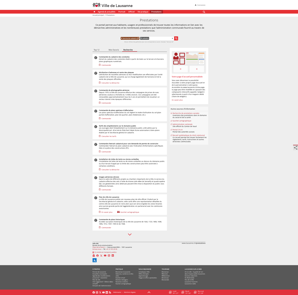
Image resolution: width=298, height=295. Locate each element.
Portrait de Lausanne (99, 272)
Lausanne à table (190, 284)
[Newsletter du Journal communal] (94, 255)
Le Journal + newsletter (100, 278)
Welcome (165, 274)
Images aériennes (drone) (109, 177)
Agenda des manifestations (101, 276)
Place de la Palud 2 (99, 247)
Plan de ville (96, 280)
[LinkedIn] (113, 255)
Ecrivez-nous (97, 249)
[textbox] (151, 38)
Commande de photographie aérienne (114, 90)
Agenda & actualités (106, 11)
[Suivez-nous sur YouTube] (103, 292)
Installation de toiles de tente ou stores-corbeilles (119, 159)
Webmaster (117, 292)
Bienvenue (165, 272)
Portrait (121, 11)
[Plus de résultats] (130, 234)
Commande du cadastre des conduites (114, 57)
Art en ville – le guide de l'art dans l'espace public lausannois (195, 273)
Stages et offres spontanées (148, 278)
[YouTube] (105, 255)
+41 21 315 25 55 (111, 249)
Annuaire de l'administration (102, 286)
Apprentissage (143, 276)
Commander (106, 65)
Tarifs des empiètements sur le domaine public (117, 126)
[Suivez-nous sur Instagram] (97, 292)
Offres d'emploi (144, 274)
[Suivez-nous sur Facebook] (94, 292)
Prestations (156, 11)
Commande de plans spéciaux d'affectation (116, 110)
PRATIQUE (119, 269)
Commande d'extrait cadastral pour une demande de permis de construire (128, 144)
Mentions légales (130, 292)
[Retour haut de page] (149, 292)
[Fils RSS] (110, 292)
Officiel (131, 11)
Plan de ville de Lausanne (109, 197)
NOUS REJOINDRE (145, 269)
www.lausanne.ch (193, 243)
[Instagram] (109, 255)
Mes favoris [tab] (114, 50)
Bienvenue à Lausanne (123, 272)
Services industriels (191, 276)
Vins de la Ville (189, 280)
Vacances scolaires (122, 282)
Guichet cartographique (129, 212)
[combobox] (147, 38)
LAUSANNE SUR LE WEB (193, 269)
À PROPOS (96, 269)
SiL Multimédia (189, 278)
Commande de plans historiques (112, 219)
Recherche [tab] (128, 50)
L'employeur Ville (144, 272)
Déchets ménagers (122, 280)
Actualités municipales (100, 274)
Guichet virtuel (120, 278)
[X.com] (101, 255)
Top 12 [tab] (96, 50)
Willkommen (166, 276)
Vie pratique (143, 11)
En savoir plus (107, 212)
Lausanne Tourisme (191, 282)
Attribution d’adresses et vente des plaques (116, 72)
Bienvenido (165, 280)
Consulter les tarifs (109, 136)
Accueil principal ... (99, 15)
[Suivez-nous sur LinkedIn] (107, 292)
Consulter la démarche (110, 83)
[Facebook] (97, 255)
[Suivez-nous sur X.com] (100, 292)
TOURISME (165, 269)
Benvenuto (165, 278)
